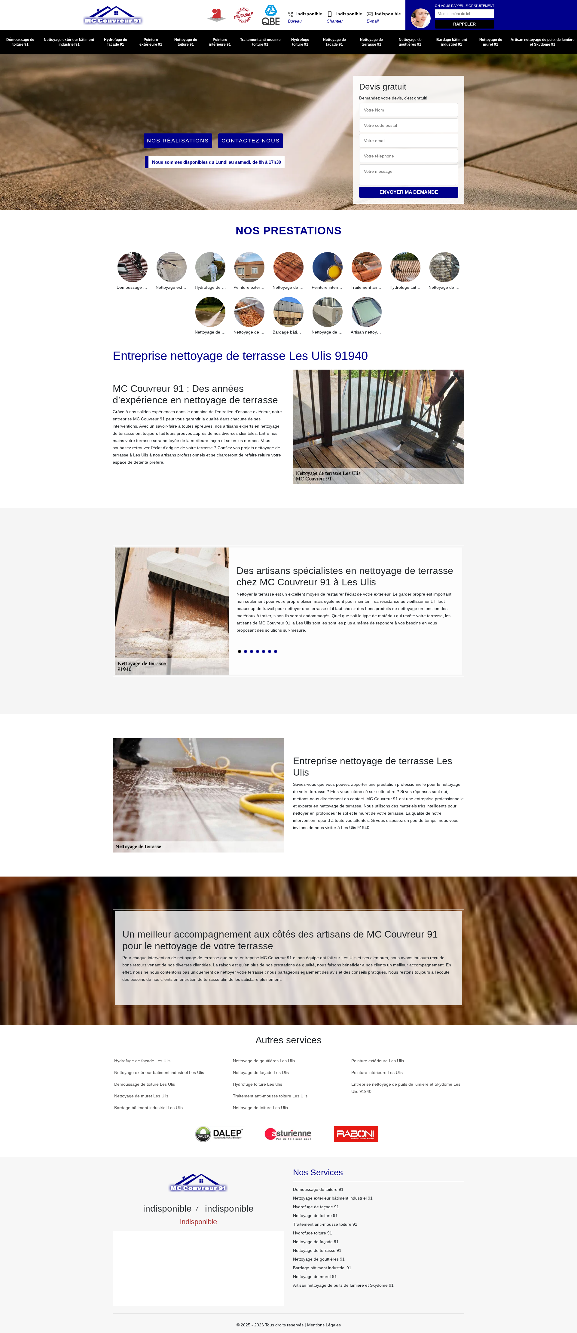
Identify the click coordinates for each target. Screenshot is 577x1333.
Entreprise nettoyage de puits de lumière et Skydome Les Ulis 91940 (405, 1088)
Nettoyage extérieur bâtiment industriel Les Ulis (159, 1072)
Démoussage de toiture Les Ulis (144, 1084)
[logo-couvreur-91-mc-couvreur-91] (113, 15)
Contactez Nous (250, 141)
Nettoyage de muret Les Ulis (141, 1096)
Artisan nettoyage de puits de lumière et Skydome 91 (543, 42)
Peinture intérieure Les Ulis (377, 1072)
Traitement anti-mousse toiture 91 (260, 42)
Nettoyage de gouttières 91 (410, 42)
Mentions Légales (324, 1324)
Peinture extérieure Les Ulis (377, 1060)
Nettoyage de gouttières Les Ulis (264, 1060)
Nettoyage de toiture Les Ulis (260, 1107)
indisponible (309, 13)
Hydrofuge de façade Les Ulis (142, 1060)
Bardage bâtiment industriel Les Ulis (148, 1107)
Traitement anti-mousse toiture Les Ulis (270, 1096)
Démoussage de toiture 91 (20, 42)
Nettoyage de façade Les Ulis (261, 1072)
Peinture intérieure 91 (220, 42)
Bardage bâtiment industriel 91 (451, 42)
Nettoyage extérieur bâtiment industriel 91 (69, 42)
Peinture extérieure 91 (150, 42)
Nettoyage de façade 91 (334, 42)
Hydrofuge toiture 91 (300, 42)
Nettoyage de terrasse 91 (371, 42)
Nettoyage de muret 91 (490, 42)
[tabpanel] (346, 602)
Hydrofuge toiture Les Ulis (257, 1084)
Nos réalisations (178, 141)
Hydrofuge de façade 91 (115, 42)
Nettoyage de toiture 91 (185, 42)
